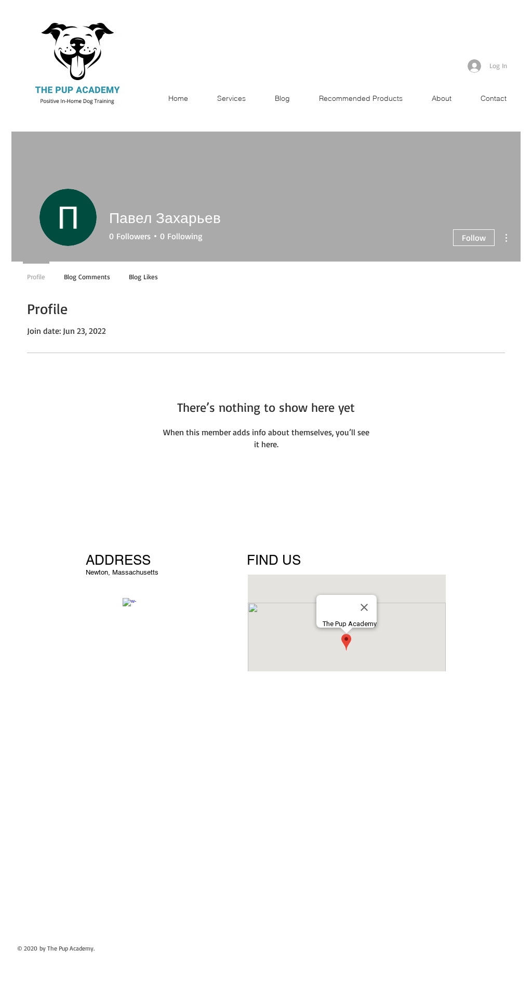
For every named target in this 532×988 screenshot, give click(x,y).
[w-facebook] (129, 605)
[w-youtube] (110, 596)
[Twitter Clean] (92, 596)
